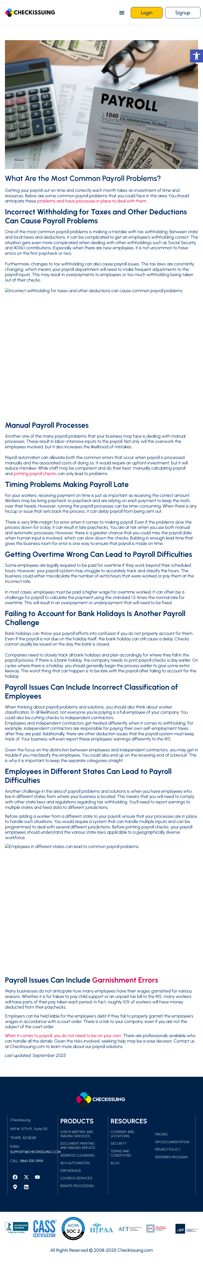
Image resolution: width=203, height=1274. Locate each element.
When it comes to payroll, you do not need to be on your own (63, 1035)
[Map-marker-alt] (15, 1187)
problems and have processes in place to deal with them (91, 201)
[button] (122, 12)
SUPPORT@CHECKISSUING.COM (35, 1152)
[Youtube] (37, 1177)
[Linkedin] (26, 1187)
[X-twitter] (26, 1177)
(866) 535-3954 (31, 1161)
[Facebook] (15, 1177)
